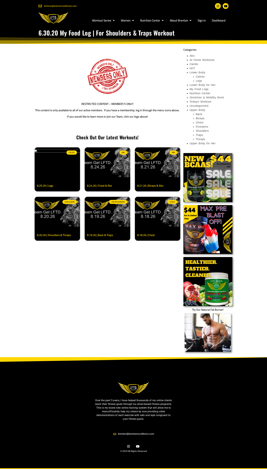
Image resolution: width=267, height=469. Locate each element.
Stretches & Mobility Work (207, 97)
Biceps (200, 118)
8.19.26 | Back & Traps (100, 235)
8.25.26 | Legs (45, 185)
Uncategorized (199, 105)
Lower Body (197, 72)
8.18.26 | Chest (146, 235)
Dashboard (218, 20)
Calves (200, 76)
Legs (199, 80)
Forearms (202, 126)
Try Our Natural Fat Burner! (208, 309)
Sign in (202, 20)
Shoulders (202, 130)
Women (126, 20)
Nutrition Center (150, 20)
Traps (199, 135)
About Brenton (179, 20)
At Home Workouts (202, 59)
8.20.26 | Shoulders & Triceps (54, 235)
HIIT (192, 68)
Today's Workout (200, 101)
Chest (199, 122)
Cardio (194, 64)
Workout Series (101, 20)
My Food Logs (199, 89)
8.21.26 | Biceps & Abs (150, 185)
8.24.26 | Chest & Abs (99, 185)
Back (199, 114)
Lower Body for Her (203, 85)
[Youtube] (226, 6)
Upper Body (197, 110)
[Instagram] (218, 6)
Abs (192, 55)
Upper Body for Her (203, 143)
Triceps (200, 139)
